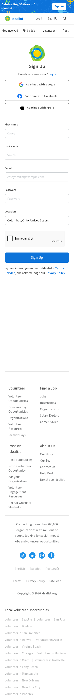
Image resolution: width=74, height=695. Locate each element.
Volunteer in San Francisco (22, 633)
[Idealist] (14, 18)
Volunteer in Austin (49, 640)
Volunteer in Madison (51, 653)
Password (10, 190)
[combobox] (37, 220)
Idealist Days (17, 435)
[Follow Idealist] (23, 555)
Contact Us (47, 467)
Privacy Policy (55, 273)
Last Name (11, 147)
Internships (48, 403)
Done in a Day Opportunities (18, 409)
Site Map (55, 581)
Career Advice (49, 422)
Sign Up (52, 19)
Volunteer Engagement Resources (17, 492)
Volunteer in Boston (18, 626)
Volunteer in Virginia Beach (23, 646)
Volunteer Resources (15, 426)
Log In (39, 19)
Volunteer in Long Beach (21, 667)
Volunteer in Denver (18, 640)
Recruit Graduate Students (19, 505)
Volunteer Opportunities (18, 398)
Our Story (46, 454)
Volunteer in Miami (17, 660)
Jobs (43, 396)
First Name (11, 125)
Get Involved (10, 31)
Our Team (46, 460)
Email (8, 168)
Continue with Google (40, 85)
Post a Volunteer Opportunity (19, 468)
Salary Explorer (50, 415)
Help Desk (47, 473)
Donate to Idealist (52, 480)
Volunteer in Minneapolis (21, 674)
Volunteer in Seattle (18, 619)
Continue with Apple (40, 108)
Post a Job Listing (20, 460)
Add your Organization (17, 479)
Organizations (18, 418)
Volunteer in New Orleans (22, 680)
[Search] (64, 18)
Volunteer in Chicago (19, 653)
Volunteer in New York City (22, 687)
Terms (17, 581)
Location (10, 212)
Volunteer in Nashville (50, 660)
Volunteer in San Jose (51, 619)
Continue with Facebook (40, 96)
